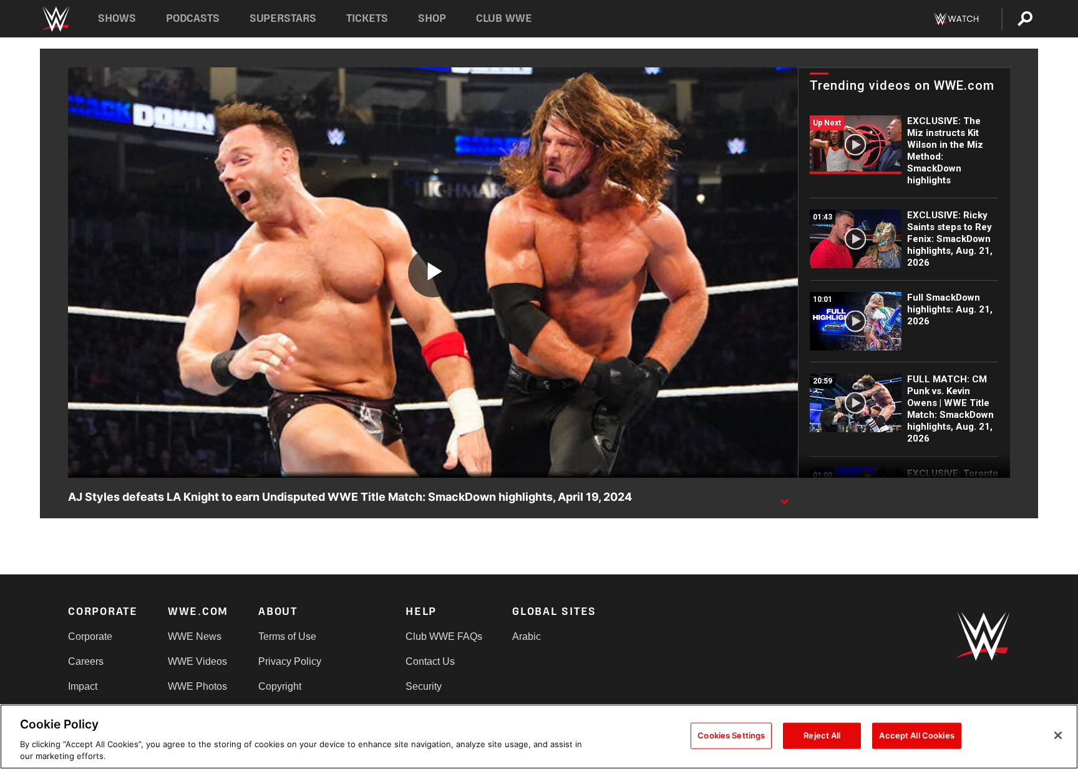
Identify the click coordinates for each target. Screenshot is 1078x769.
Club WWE (504, 18)
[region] (539, 736)
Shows (117, 18)
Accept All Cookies (916, 735)
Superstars (283, 18)
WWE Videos (197, 661)
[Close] (1058, 735)
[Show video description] (784, 497)
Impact (82, 686)
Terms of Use (287, 636)
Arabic (526, 636)
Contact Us (430, 661)
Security (423, 686)
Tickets (367, 18)
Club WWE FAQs (443, 636)
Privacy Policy (289, 661)
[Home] (55, 19)
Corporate (90, 636)
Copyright (279, 686)
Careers (86, 661)
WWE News (194, 636)
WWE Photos (197, 686)
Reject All (822, 735)
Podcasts (193, 18)
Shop (432, 18)
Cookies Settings (731, 735)
